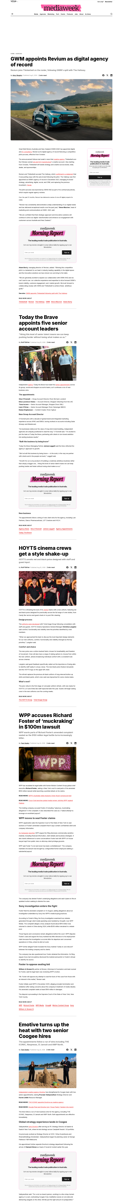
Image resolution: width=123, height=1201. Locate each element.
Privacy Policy (62, 258)
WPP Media (40, 1005)
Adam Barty (67, 302)
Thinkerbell (23, 302)
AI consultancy (26, 152)
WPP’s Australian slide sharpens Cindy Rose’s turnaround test (50, 796)
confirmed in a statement (64, 174)
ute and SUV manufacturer (42, 162)
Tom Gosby (25, 743)
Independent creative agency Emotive (32, 1092)
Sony (72, 1005)
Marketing (51, 14)
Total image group (40, 700)
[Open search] (111, 14)
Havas (29, 185)
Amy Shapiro (17, 75)
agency (30, 385)
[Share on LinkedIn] (111, 75)
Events (63, 14)
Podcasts (70, 14)
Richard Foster (29, 1005)
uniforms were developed (31, 624)
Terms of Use (51, 258)
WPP (20, 1005)
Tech (57, 14)
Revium (31, 302)
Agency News (24, 529)
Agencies (43, 14)
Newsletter (108, 1)
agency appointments (64, 529)
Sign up (66, 252)
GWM (48, 302)
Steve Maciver (56, 302)
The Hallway (40, 302)
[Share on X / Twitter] (107, 75)
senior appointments (63, 385)
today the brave (25, 532)
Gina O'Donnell (36, 529)
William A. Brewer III (26, 1009)
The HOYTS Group (25, 700)
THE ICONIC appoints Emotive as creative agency (46, 1102)
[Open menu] (12, 14)
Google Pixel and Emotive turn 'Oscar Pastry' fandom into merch (51, 1107)
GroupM (48, 1005)
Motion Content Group (60, 1005)
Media (36, 14)
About (81, 14)
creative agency (59, 159)
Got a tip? (100, 1)
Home (12, 53)
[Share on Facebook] (103, 75)
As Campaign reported (27, 833)
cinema (45, 610)
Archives (88, 14)
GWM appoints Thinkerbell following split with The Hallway (46, 293)
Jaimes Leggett (49, 529)
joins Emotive (33, 1127)
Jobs (76, 14)
